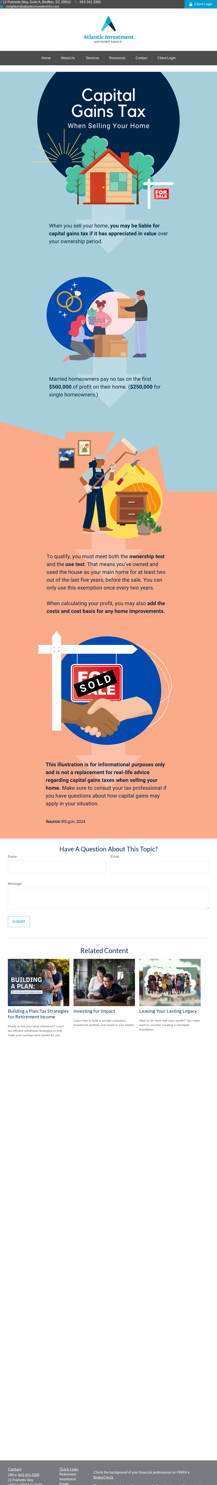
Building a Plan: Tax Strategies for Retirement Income (38, 1013)
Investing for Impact (94, 1011)
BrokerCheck (103, 1477)
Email (115, 856)
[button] (46, 58)
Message (15, 883)
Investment (67, 1479)
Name (12, 856)
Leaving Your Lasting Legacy (168, 1011)
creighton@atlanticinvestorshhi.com (32, 6)
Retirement (67, 1474)
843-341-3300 (90, 2)
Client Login (203, 4)
